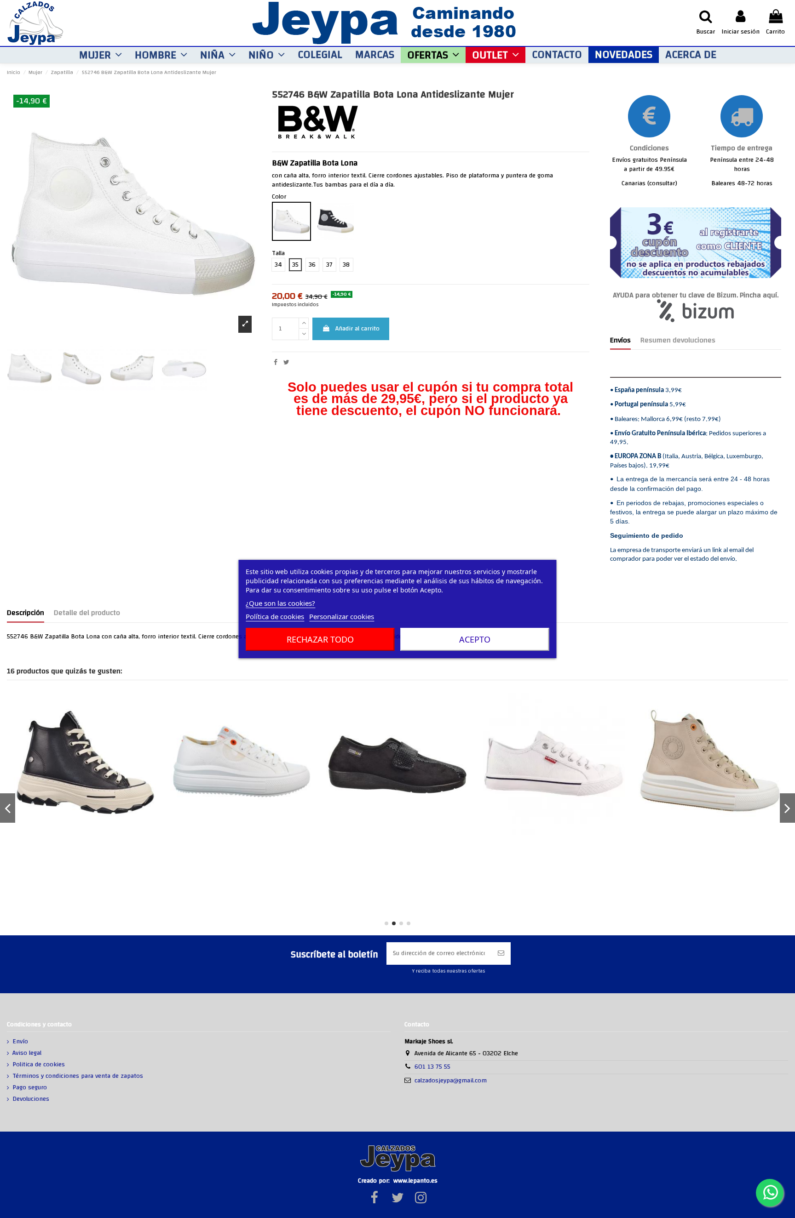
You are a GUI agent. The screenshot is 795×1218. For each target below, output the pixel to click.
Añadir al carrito (357, 329)
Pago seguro (29, 1088)
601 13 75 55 (432, 1067)
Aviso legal (26, 1053)
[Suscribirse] (501, 953)
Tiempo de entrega (741, 148)
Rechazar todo (320, 639)
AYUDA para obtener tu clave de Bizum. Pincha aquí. (695, 295)
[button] (100, 55)
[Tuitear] (286, 363)
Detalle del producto (87, 614)
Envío (20, 1042)
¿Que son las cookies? (280, 603)
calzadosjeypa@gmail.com (451, 1081)
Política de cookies (275, 616)
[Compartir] (275, 363)
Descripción (25, 614)
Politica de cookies (38, 1065)
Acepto (474, 639)
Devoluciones (30, 1099)
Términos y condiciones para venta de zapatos (77, 1076)
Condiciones (649, 148)
